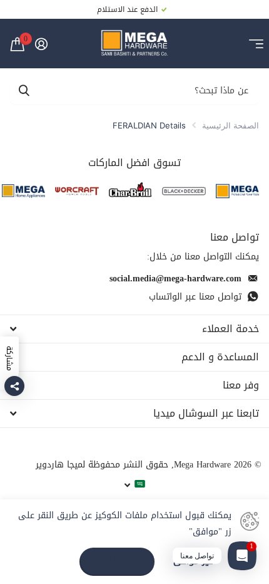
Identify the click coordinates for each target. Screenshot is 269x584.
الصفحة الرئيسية (230, 125)
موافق (117, 561)
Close (134, 329)
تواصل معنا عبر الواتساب (195, 296)
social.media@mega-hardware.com (175, 278)
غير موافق (193, 561)
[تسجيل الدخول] (41, 44)
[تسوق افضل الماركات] (237, 190)
